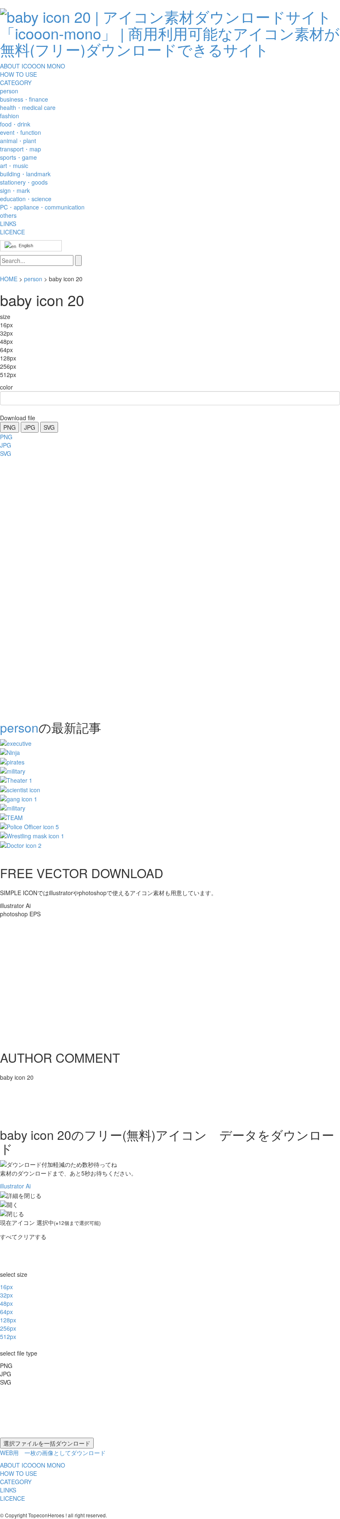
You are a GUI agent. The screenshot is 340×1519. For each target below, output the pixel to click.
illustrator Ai (15, 1186)
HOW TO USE (18, 74)
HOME (8, 279)
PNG (9, 427)
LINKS (8, 223)
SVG (49, 427)
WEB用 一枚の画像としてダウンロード (53, 1452)
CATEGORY (16, 82)
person (33, 279)
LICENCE (12, 232)
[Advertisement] (33, 586)
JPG (29, 427)
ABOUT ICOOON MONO (32, 66)
